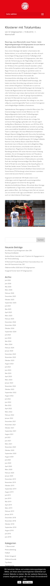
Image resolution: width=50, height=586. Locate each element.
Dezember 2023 (10, 354)
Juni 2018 (8, 537)
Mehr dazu (28, 582)
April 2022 (8, 408)
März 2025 (8, 316)
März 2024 (8, 344)
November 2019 (10, 482)
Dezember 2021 (10, 421)
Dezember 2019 (10, 479)
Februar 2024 (9, 348)
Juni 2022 (8, 402)
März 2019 (8, 508)
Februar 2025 (9, 319)
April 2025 (8, 312)
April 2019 (8, 505)
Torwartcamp (9, 566)
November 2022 (10, 386)
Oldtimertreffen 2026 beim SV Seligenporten (20, 267)
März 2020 (8, 469)
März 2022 (8, 412)
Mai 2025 (8, 309)
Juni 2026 (8, 283)
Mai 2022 (8, 405)
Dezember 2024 (10, 322)
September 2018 (10, 527)
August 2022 (9, 396)
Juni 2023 (8, 370)
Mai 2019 (8, 501)
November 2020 (10, 447)
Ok (19, 582)
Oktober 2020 (9, 450)
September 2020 (10, 453)
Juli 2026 (8, 280)
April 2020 (8, 466)
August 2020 (9, 457)
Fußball (7, 553)
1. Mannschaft (10, 546)
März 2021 (8, 444)
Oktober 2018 (9, 524)
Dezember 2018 (10, 518)
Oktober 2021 (9, 428)
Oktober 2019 (9, 485)
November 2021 (10, 425)
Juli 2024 (8, 335)
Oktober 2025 (9, 300)
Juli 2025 (8, 306)
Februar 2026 (9, 293)
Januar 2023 (9, 383)
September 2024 (10, 332)
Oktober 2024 (9, 328)
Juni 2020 (8, 463)
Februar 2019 (9, 511)
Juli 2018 (8, 534)
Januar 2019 (9, 514)
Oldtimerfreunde (10, 559)
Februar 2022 (9, 415)
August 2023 (9, 364)
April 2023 (8, 376)
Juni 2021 (8, 441)
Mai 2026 (8, 287)
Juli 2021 (8, 437)
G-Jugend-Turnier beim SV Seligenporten (18, 271)
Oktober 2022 (9, 389)
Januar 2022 (9, 418)
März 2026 (8, 290)
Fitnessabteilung (10, 550)
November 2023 (10, 357)
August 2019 (9, 492)
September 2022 (10, 392)
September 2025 (10, 303)
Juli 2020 (8, 460)
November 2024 (10, 325)
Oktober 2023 (9, 360)
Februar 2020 (9, 473)
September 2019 (10, 489)
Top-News (8, 562)
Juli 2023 (8, 367)
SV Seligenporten (15, 32)
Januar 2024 (9, 351)
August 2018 (9, 530)
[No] (47, 576)
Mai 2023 (8, 373)
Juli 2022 (8, 399)
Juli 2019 (8, 495)
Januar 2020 (9, 476)
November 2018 (10, 521)
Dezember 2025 (10, 296)
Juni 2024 (8, 338)
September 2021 (10, 431)
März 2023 (8, 380)
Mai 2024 (8, 341)
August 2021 (9, 434)
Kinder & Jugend (10, 556)
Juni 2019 (8, 498)
